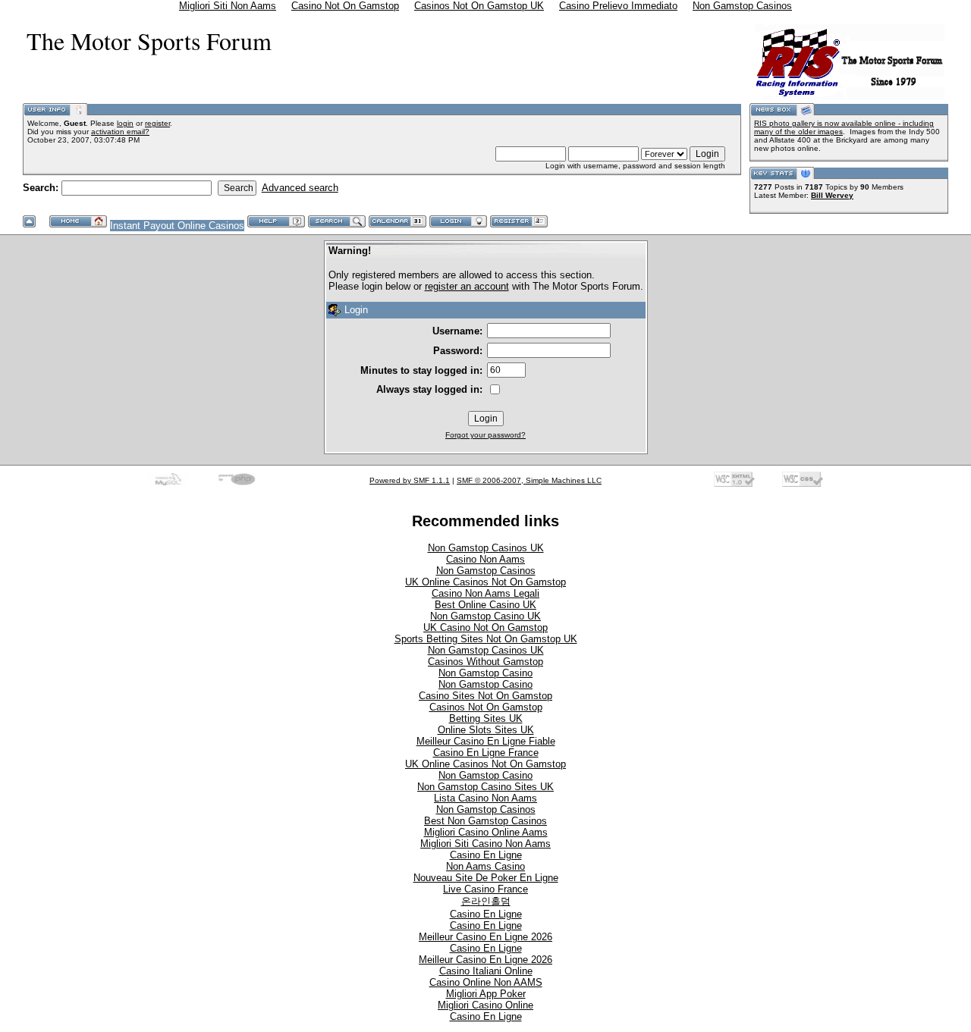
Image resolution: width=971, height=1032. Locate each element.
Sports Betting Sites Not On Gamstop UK (485, 639)
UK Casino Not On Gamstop (485, 627)
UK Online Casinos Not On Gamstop (485, 582)
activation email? (120, 131)
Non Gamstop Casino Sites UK (485, 786)
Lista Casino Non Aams (485, 798)
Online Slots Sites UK (486, 730)
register (157, 123)
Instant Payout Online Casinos (177, 225)
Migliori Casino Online (485, 1005)
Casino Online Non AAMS (485, 982)
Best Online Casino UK (485, 604)
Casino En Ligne (486, 855)
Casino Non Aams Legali (485, 593)
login (125, 123)
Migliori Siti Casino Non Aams (485, 843)
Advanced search (300, 187)
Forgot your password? (485, 435)
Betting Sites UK (486, 718)
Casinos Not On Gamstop (485, 707)
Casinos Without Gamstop (485, 661)
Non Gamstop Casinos (486, 570)
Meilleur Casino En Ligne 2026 (485, 937)
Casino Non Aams (485, 559)
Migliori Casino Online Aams (486, 832)
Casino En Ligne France (486, 752)
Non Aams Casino (485, 866)
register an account (467, 286)
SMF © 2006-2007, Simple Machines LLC (529, 480)
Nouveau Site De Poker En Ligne (485, 877)
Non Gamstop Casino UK (485, 616)
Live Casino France (485, 889)
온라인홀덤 (486, 901)
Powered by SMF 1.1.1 (409, 480)
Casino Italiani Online (486, 971)
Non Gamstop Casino (485, 673)
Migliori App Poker (486, 993)
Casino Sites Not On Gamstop (485, 695)
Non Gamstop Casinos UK (486, 548)
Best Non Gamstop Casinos (485, 821)
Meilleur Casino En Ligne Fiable (485, 741)
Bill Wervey (832, 195)
